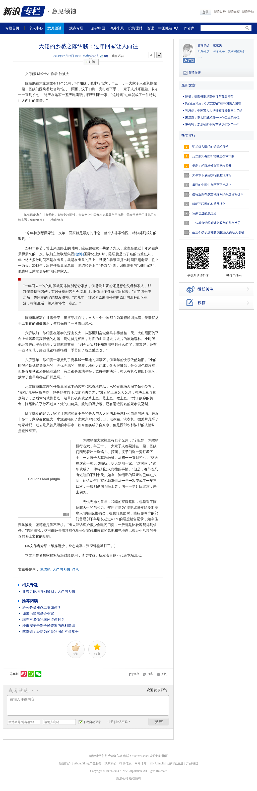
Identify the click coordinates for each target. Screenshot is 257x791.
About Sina (81, 763)
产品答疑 (192, 763)
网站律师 (141, 763)
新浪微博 (195, 72)
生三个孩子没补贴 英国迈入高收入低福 (218, 232)
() (106, 56)
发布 (158, 722)
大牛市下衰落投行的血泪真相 (211, 175)
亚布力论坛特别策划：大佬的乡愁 (48, 591)
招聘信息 (125, 763)
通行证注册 (175, 763)
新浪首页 (234, 12)
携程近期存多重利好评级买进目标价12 (217, 194)
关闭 (164, 674)
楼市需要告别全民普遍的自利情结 (48, 626)
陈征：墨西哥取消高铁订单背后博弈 (209, 96)
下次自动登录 (92, 722)
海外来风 (117, 28)
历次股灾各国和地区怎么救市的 (213, 156)
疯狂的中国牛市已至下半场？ (211, 185)
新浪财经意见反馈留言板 (105, 756)
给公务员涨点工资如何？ (41, 607)
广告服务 (95, 763)
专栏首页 (12, 28)
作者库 (189, 28)
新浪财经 (220, 12)
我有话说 (118, 56)
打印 (150, 674)
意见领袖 (54, 28)
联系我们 (110, 763)
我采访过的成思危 (204, 213)
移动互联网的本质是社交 (208, 204)
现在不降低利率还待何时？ (43, 620)
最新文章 (188, 85)
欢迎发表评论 (157, 690)
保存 (136, 674)
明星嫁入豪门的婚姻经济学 (210, 146)
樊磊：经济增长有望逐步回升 (211, 165)
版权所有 (135, 778)
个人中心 (36, 28)
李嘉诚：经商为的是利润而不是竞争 (50, 632)
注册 (110, 722)
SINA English (158, 763)
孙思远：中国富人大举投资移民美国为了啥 (213, 110)
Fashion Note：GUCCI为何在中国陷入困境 (213, 103)
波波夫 (94, 56)
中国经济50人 (168, 28)
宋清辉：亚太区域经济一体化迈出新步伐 (212, 117)
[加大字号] (159, 55)
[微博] (79, 254)
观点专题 (76, 28)
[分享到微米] (24, 674)
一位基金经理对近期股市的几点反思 (216, 223)
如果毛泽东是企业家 (38, 614)
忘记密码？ (123, 722)
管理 (150, 28)
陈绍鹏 (45, 569)
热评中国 (98, 28)
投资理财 (135, 28)
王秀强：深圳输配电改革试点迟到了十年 (212, 124)
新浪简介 (65, 763)
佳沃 (75, 569)
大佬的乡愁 (61, 569)
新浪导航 (248, 12)
